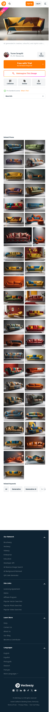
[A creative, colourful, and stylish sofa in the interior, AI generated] (14, 145)
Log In (38, 4)
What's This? (25, 91)
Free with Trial (24, 64)
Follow (41, 56)
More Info (9, 95)
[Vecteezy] (3, 3)
